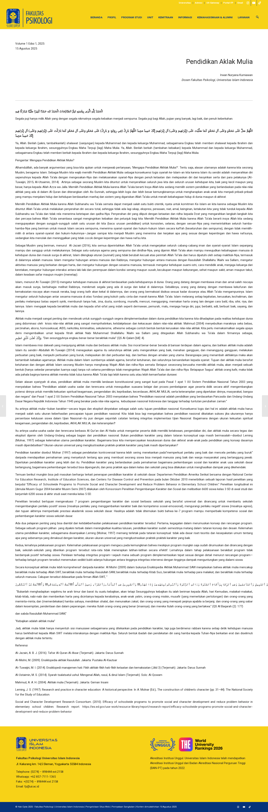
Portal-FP (228, 3)
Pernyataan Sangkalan (123, 807)
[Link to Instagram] (248, 3)
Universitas (185, 3)
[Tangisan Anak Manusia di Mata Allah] (3, 406)
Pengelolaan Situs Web (98, 807)
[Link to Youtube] (254, 3)
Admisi (198, 3)
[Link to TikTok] (260, 3)
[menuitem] (185, 3)
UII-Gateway (212, 3)
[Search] (257, 17)
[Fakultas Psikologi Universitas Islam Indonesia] (29, 17)
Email (240, 3)
